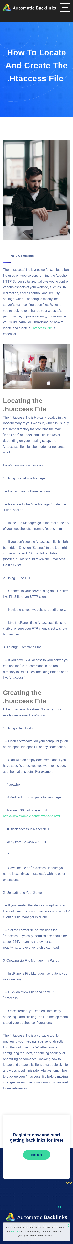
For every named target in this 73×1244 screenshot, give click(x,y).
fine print (16, 1231)
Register (36, 1154)
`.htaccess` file (41, 328)
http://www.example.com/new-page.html (31, 816)
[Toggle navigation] (65, 7)
